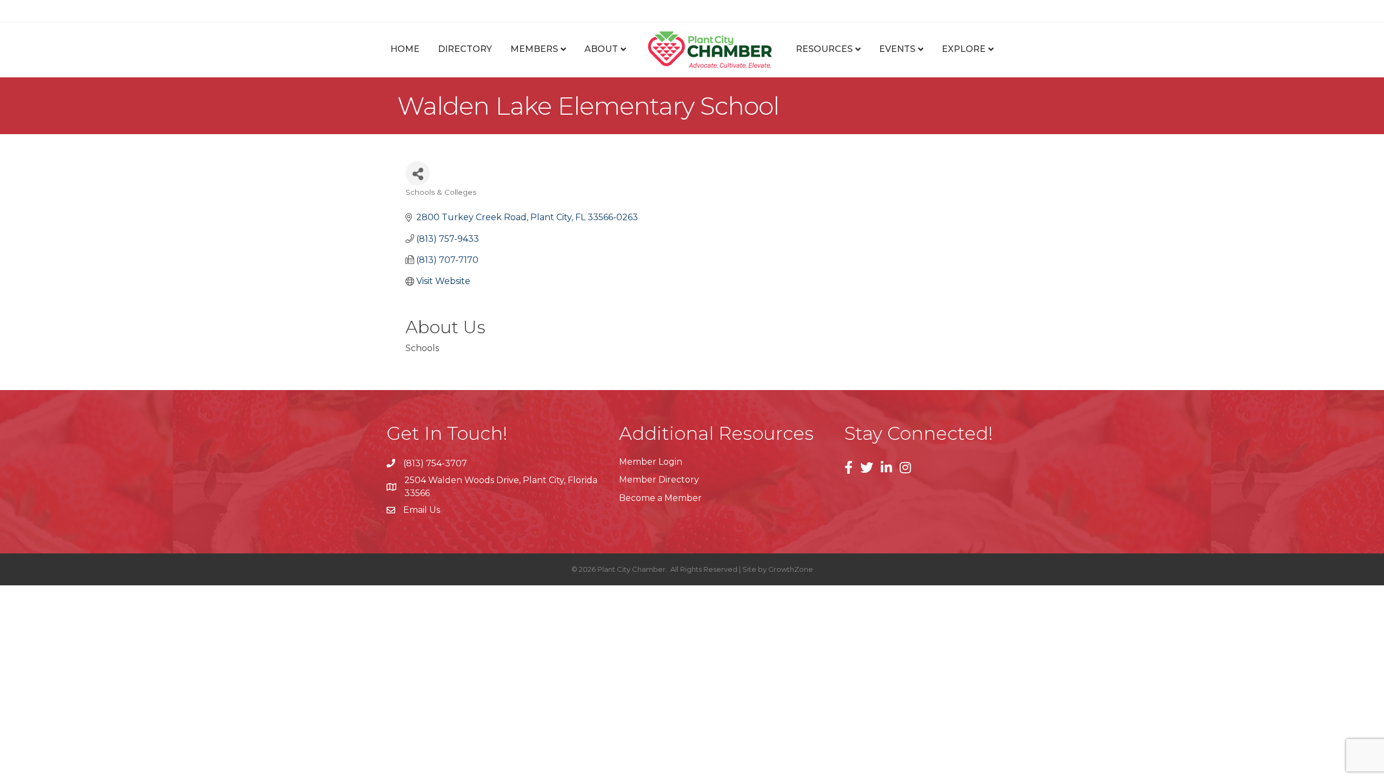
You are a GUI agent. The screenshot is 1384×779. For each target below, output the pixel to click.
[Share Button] (417, 173)
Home (405, 49)
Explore (964, 49)
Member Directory (659, 479)
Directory (465, 49)
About (601, 49)
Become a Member (660, 498)
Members (534, 49)
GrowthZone (790, 569)
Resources (824, 49)
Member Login (650, 462)
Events (897, 49)
